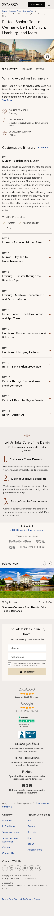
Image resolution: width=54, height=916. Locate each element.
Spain (30, 837)
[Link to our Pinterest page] (31, 868)
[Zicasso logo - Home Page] (10, 4)
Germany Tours (28, 11)
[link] (27, 592)
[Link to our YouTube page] (25, 868)
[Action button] (49, 4)
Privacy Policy (8, 899)
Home (4, 11)
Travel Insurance (10, 832)
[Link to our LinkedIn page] (18, 868)
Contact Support (33, 899)
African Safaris (35, 849)
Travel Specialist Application (10, 839)
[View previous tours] (43, 563)
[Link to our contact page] (38, 868)
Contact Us (8, 853)
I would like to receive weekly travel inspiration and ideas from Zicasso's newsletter (29, 664)
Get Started (36, 4)
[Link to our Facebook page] (5, 868)
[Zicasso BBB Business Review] (27, 735)
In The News (8, 826)
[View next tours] (49, 563)
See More (7, 100)
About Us (7, 820)
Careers (6, 847)
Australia (32, 832)
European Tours (14, 11)
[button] (27, 194)
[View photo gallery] (47, 56)
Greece (31, 826)
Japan (31, 843)
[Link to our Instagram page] (11, 868)
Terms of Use (20, 899)
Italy (30, 820)
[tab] (9, 68)
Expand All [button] (43, 147)
